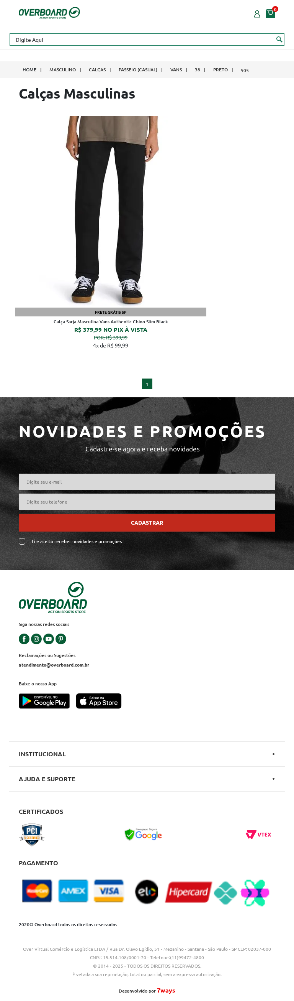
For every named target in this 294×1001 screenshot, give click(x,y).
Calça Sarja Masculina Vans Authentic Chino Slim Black (111, 321)
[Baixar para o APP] (47, 701)
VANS (176, 69)
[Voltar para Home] (49, 12)
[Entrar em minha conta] (257, 13)
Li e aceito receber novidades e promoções (77, 541)
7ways (166, 990)
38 (197, 69)
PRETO (220, 69)
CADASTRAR (147, 522)
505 (245, 70)
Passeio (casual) (138, 69)
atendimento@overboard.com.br (54, 665)
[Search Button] (279, 39)
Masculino (62, 69)
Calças (97, 69)
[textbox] (147, 39)
